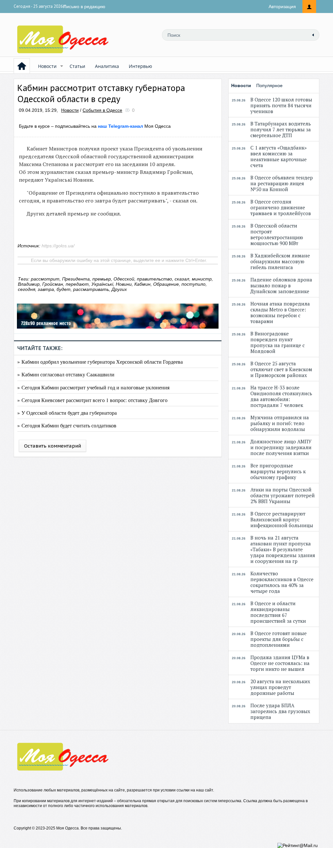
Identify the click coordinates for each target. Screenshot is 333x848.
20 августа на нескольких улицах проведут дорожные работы (280, 687)
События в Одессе (102, 110)
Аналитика (107, 66)
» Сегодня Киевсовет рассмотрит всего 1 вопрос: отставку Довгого (92, 400)
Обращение (166, 284)
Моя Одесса (134, 126)
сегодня (26, 289)
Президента (76, 278)
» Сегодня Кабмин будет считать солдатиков (66, 425)
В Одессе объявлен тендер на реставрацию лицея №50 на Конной (281, 183)
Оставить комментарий (52, 446)
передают (77, 284)
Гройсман (52, 284)
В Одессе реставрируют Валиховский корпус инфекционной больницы (281, 519)
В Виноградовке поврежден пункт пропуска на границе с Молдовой (277, 342)
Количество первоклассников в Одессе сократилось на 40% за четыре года (281, 582)
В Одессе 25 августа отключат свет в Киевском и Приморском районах (281, 369)
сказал (182, 278)
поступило (193, 284)
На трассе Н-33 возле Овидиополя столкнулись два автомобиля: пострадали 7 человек (281, 396)
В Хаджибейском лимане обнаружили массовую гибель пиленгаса (280, 261)
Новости (47, 66)
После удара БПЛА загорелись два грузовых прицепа (280, 711)
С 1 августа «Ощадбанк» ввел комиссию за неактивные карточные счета (278, 156)
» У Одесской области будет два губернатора (67, 412)
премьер (101, 278)
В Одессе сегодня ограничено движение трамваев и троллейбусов (280, 207)
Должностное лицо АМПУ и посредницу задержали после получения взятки (281, 447)
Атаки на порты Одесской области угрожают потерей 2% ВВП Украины (282, 495)
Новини (124, 284)
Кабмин (142, 284)
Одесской (123, 278)
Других (119, 289)
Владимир (29, 284)
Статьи (77, 66)
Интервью (140, 66)
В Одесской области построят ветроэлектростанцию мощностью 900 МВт (276, 234)
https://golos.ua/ (58, 245)
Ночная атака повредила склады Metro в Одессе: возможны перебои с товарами (280, 312)
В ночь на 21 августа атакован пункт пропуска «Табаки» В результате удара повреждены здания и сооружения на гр (282, 549)
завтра (46, 289)
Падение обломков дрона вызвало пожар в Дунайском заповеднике (281, 285)
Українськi (102, 284)
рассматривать (91, 289)
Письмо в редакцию (84, 6)
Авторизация (282, 6)
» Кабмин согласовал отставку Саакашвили (65, 374)
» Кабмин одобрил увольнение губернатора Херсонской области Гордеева (100, 361)
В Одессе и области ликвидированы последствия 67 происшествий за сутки (278, 612)
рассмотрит (45, 278)
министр (202, 278)
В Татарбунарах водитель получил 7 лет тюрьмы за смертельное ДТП (280, 129)
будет (64, 289)
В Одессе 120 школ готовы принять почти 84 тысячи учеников (281, 105)
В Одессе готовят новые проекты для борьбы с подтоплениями (278, 639)
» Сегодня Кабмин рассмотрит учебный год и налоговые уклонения (93, 387)
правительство (154, 278)
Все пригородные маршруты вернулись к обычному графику (278, 471)
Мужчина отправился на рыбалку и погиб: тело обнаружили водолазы (279, 423)
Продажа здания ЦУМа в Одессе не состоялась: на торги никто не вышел (280, 663)
